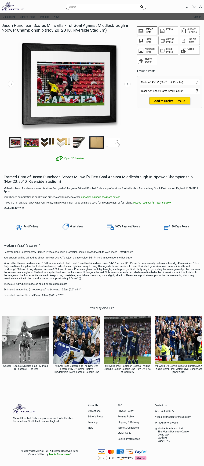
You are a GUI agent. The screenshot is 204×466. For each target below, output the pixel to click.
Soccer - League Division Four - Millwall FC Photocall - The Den (25, 367)
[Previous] (11, 84)
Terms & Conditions (128, 427)
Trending (44, 16)
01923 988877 (166, 410)
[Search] (142, 7)
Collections (9, 16)
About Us (93, 405)
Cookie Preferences (129, 438)
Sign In (197, 16)
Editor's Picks (27, 16)
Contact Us (161, 405)
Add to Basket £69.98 (169, 101)
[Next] (127, 84)
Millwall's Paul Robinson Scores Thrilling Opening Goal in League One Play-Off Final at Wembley (127, 369)
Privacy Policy (126, 410)
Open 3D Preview (74, 158)
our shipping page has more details (100, 197)
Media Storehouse (59, 454)
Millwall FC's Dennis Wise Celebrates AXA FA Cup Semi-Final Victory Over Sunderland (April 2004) (178, 369)
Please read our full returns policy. (152, 202)
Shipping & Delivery (128, 422)
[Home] (21, 10)
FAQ (120, 405)
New (56, 16)
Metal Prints (124, 433)
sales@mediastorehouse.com (174, 416)
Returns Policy (126, 416)
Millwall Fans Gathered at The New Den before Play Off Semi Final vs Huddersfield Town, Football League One (76, 369)
